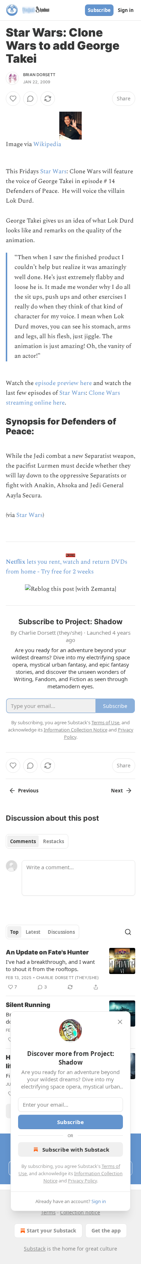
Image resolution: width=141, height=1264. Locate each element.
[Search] (128, 932)
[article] (70, 969)
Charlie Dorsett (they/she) (67, 977)
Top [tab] (14, 932)
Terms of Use (105, 722)
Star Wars (53, 171)
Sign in (126, 10)
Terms (48, 1212)
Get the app (106, 1230)
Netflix (15, 562)
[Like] (13, 98)
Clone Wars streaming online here (63, 397)
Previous (28, 790)
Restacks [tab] (53, 841)
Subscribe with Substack (75, 1149)
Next (117, 790)
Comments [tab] (23, 841)
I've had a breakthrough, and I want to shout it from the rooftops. (50, 965)
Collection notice (80, 1212)
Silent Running (28, 1004)
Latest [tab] (33, 932)
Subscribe (99, 10)
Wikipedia (47, 144)
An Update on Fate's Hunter (47, 952)
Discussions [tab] (61, 932)
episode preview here (63, 383)
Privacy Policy (82, 1180)
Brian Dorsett (39, 74)
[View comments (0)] (30, 98)
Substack (35, 1248)
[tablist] (37, 841)
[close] (120, 1022)
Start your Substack (51, 1230)
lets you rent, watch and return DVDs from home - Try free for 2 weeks (66, 566)
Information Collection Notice (75, 729)
